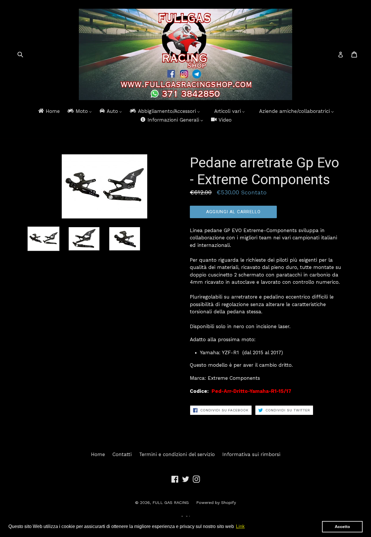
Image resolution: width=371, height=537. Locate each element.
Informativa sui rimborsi (251, 454)
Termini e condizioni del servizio (177, 454)
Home (98, 454)
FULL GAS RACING (170, 502)
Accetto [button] (342, 526)
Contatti (122, 454)
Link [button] (240, 526)
